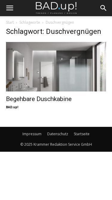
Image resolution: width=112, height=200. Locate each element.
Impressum (32, 133)
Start (10, 22)
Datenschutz (57, 133)
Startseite (82, 133)
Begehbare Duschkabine (39, 99)
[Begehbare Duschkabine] (56, 66)
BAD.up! (12, 107)
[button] (9, 8)
